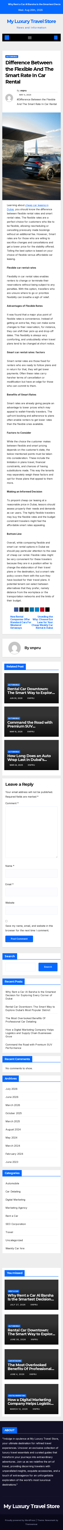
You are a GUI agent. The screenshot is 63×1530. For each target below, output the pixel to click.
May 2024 (12, 1137)
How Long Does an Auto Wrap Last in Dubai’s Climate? (29, 760)
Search (10, 956)
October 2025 (14, 1113)
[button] (51, 37)
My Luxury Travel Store (31, 21)
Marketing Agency (16, 1207)
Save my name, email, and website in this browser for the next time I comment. (29, 928)
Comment (12, 803)
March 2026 (13, 1105)
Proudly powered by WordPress (20, 1520)
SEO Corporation (16, 1224)
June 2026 (12, 1097)
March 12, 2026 (19, 1409)
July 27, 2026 (18, 1305)
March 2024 (13, 1145)
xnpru (23, 90)
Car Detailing (13, 1191)
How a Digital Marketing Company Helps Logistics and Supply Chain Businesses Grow (30, 1033)
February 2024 (14, 1153)
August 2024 (13, 1129)
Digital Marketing (15, 1199)
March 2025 (13, 1121)
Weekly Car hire (15, 1248)
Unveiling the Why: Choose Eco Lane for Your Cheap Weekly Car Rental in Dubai (42, 622)
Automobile (11, 56)
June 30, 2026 (18, 1339)
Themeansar (31, 1524)
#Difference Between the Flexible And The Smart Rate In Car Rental (37, 102)
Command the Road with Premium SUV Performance (29, 726)
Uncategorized (14, 1240)
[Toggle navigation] (29, 37)
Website (9, 902)
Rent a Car (12, 1215)
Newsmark (50, 1520)
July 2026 (11, 1088)
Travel (9, 1232)
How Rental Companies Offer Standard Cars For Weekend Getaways (20, 622)
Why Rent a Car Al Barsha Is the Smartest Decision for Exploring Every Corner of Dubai (31, 995)
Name (9, 865)
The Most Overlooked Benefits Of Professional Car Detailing (29, 1369)
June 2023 (12, 1161)
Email (9, 884)
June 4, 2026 (17, 1374)
